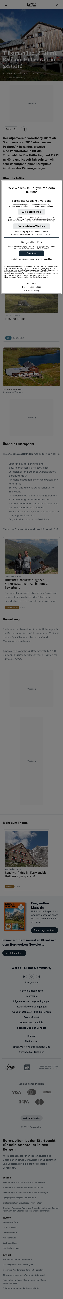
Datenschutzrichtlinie (31, 287)
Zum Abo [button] (31, 253)
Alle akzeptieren (31, 211)
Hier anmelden (46, 259)
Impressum (31, 283)
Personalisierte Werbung (31, 226)
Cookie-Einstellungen (31, 290)
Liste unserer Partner (13, 277)
